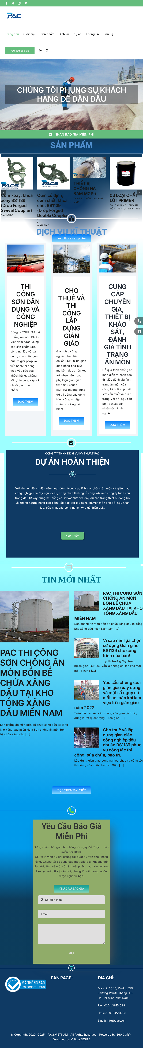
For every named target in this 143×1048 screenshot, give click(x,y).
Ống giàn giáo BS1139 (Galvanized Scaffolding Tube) (86, 205)
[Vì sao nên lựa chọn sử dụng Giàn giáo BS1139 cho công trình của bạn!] (86, 643)
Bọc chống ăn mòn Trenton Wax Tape (14, 200)
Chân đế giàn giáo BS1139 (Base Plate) (50, 200)
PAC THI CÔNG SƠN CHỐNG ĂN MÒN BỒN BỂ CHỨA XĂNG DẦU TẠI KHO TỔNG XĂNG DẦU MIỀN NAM (32, 677)
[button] (47, 50)
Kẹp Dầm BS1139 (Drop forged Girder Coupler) (123, 203)
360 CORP (123, 1029)
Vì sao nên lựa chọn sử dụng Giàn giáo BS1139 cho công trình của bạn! (122, 643)
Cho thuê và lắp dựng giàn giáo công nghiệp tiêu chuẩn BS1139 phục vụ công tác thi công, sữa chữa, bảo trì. (107, 737)
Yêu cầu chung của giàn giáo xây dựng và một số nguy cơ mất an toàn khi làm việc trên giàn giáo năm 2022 (107, 690)
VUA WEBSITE (80, 1034)
